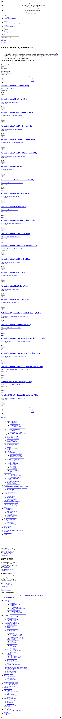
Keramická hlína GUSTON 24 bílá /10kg (16, 126)
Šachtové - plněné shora (12, 421)
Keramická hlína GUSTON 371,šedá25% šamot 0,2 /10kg (23, 338)
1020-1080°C (13, 462)
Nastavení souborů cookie (25, 595)
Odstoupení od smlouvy (9, 26)
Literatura (6, 531)
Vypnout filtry (4, 68)
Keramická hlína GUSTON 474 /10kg (15, 259)
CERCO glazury (11, 474)
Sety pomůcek (10, 522)
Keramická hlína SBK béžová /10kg (14, 286)
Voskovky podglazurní (12, 489)
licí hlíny (9, 447)
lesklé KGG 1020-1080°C (16, 454)
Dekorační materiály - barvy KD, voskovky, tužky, (16, 486)
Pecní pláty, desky (11, 514)
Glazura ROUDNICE (12, 469)
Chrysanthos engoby (11, 499)
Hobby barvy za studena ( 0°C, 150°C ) (13, 530)
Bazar (8, 17)
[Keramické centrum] (31, 13)
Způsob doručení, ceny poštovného (15, 23)
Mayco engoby (10, 497)
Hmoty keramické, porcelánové (11, 443)
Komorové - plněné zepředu (13, 429)
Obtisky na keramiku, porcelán (11, 503)
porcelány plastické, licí (12, 448)
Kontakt (5, 25)
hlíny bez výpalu (11, 449)
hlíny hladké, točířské (12, 444)
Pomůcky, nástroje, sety (9, 519)
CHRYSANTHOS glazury (13, 484)
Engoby (5, 494)
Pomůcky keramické (11, 524)
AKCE (5, 534)
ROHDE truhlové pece (15, 425)
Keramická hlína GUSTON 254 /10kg (15, 234)
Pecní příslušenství (8, 509)
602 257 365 (7, 568)
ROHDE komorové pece (16, 430)
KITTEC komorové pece (16, 432)
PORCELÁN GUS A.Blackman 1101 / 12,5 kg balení (21, 313)
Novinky (6, 19)
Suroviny (6, 507)
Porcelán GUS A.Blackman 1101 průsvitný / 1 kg (19, 395)
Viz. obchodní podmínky (50, 55)
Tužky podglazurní (11, 490)
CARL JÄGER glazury (12, 463)
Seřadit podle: (4, 63)
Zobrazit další (4, 417)
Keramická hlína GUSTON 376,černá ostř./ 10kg (19, 246)
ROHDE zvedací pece (15, 424)
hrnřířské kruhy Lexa (12, 441)
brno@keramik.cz (8, 569)
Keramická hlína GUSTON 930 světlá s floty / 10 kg (21, 353)
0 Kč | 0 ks (3, 40)
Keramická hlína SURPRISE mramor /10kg (18, 139)
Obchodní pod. (7, 22)
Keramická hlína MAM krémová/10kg (16, 193)
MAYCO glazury (11, 482)
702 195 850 (7, 583)
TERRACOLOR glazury (13, 459)
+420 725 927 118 (8, 552)
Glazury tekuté (7, 473)
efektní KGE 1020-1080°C (16, 456)
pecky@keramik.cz (9, 584)
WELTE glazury (11, 452)
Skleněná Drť (7, 527)
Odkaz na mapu (4, 555)
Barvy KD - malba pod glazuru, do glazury (17, 488)
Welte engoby (10, 500)
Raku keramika (7, 529)
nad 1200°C (12, 460)
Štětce (8, 520)
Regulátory (9, 512)
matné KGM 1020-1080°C (16, 455)
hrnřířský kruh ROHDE (12, 436)
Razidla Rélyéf (10, 523)
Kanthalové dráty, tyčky (12, 515)
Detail (2, 95)
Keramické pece (7, 419)
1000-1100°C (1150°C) (15, 470)
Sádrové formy (7, 526)
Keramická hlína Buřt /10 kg (12, 166)
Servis (5, 21)
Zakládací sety (10, 516)
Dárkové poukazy (8, 533)
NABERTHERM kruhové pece (17, 428)
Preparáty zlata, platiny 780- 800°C (12, 501)
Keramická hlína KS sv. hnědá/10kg (14, 272)
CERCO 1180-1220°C (15, 477)
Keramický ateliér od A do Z (10, 18)
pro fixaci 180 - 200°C (12, 505)
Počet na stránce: (5, 65)
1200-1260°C (13, 466)
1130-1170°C (13, 464)
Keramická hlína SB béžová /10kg (14, 99)
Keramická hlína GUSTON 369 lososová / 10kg (19, 153)
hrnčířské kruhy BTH (12, 437)
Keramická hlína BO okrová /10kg (14, 207)
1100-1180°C (13, 471)
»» (32, 82)
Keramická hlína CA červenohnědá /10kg (17, 112)
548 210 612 (8, 566)
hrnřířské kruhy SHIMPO (13, 439)
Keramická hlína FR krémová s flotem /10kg (18, 220)
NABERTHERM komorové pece (18, 433)
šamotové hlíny (10, 445)
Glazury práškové (8, 451)
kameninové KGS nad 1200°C (17, 458)
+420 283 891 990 (9, 551)
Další (32, 81)
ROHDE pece (13, 422)
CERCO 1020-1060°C (15, 475)
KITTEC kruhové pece (15, 426)
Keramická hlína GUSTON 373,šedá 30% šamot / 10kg (22, 367)
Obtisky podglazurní (11, 492)
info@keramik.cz (8, 553)
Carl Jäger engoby (11, 496)
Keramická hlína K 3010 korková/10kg (16, 325)
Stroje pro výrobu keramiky (10, 518)
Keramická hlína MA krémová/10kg (15, 86)
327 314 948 (8, 582)
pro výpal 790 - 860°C (12, 504)
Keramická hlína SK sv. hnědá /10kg (15, 299)
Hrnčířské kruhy (7, 434)
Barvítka (6, 485)
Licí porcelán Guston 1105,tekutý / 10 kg (16, 382)
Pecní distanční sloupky (12, 511)
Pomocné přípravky (8, 508)
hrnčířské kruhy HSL (12, 440)
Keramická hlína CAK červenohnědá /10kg (17, 180)
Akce (5, 15)
